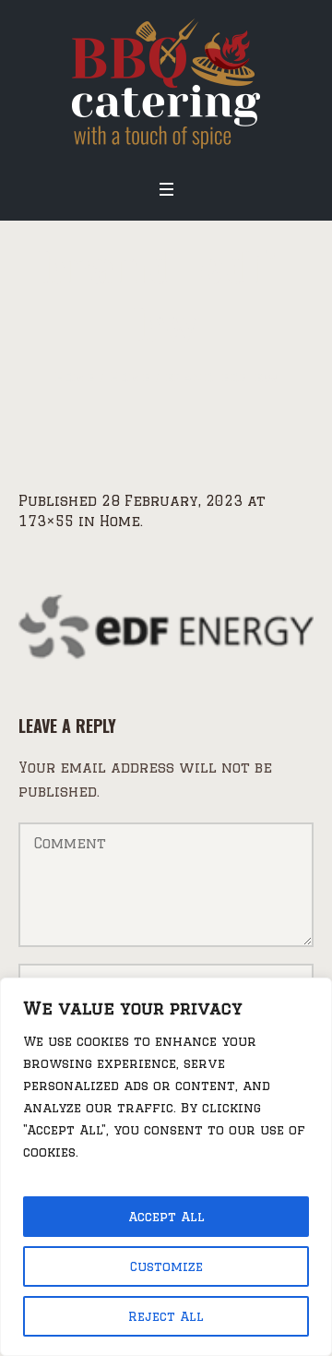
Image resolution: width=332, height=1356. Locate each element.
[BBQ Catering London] (166, 83)
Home (74, 377)
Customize (166, 1266)
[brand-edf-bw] (166, 625)
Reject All (166, 1316)
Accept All (166, 1216)
